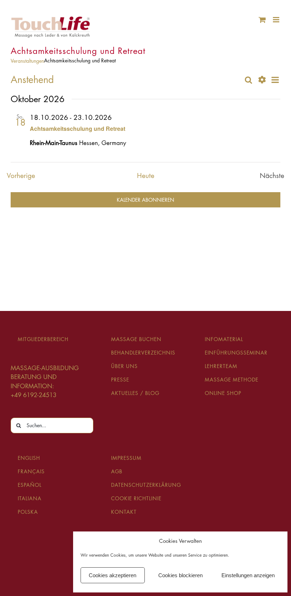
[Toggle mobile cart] (262, 19)
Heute (145, 175)
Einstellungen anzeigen (248, 575)
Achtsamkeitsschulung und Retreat (77, 128)
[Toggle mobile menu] (276, 19)
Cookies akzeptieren (112, 575)
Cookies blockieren (180, 575)
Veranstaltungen (27, 60)
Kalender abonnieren (145, 200)
